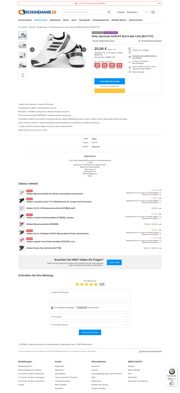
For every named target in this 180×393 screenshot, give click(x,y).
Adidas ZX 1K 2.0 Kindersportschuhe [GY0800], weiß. (51, 208)
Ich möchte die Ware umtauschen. (31, 381)
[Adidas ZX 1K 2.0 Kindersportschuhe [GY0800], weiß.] (21, 208)
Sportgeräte (84, 20)
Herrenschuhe (25, 20)
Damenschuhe (136, 20)
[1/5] (77, 284)
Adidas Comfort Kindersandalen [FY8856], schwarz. (50, 218)
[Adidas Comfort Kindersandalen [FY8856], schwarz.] (21, 216)
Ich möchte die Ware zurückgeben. (31, 377)
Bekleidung (55, 20)
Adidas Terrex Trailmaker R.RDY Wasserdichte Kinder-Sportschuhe (57, 234)
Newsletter (59, 388)
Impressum (95, 366)
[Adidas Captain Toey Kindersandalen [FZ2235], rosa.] (21, 240)
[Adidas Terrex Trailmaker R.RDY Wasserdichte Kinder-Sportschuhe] (21, 232)
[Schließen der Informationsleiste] (159, 3)
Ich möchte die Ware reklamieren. (31, 374)
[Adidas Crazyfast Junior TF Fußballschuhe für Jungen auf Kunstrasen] (21, 200)
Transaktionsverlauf (62, 381)
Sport (74, 20)
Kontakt (21, 385)
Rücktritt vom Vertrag (99, 385)
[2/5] (82, 284)
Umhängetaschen (101, 20)
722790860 (22, 344)
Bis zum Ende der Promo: (103, 62)
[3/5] (86, 284)
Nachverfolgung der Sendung (29, 370)
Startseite (32, 27)
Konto (58, 361)
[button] (32, 49)
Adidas (94, 139)
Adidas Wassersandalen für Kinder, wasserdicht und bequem (54, 194)
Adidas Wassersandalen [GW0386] (42, 224)
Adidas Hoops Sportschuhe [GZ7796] (43, 248)
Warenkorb (59, 370)
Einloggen (121, 12)
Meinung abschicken (90, 332)
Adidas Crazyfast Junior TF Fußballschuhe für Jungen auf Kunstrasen (59, 202)
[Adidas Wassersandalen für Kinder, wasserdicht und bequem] (21, 192)
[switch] (171, 383)
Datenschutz (96, 381)
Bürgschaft (96, 146)
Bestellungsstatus (25, 366)
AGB (93, 377)
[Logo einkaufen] (37, 12)
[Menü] (176, 368)
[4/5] (91, 284)
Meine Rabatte (60, 385)
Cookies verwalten (98, 388)
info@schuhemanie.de (37, 344)
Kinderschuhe (40, 20)
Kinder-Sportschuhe (56, 27)
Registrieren (59, 366)
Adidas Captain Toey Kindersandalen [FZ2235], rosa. (50, 242)
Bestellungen (25, 361)
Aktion (66, 20)
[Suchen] (108, 12)
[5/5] (96, 284)
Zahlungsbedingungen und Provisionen (106, 374)
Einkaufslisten (132, 12)
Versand (94, 370)
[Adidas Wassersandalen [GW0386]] (21, 224)
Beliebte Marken (119, 20)
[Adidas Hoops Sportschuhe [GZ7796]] (21, 248)
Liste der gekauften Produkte (66, 377)
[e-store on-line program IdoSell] (150, 351)
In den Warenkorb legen (110, 81)
